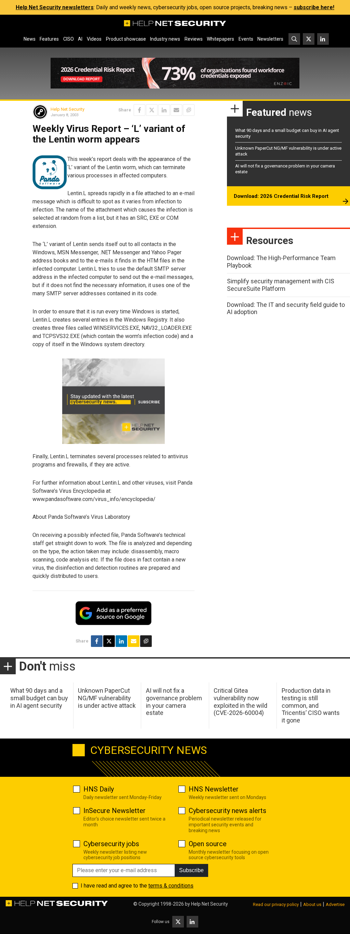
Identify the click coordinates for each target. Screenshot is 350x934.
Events (246, 39)
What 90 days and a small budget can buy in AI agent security (39, 698)
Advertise (335, 904)
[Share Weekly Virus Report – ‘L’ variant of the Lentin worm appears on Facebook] (139, 110)
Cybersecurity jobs (111, 844)
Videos (94, 39)
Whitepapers (220, 39)
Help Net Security (67, 109)
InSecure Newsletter (114, 811)
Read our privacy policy (276, 904)
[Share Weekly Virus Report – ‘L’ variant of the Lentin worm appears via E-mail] (176, 110)
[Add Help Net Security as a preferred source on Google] (188, 110)
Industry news (165, 39)
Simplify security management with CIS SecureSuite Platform (280, 285)
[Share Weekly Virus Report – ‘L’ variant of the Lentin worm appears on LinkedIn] (164, 110)
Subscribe (191, 870)
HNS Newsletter (214, 789)
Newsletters (270, 39)
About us (312, 904)
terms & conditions (170, 885)
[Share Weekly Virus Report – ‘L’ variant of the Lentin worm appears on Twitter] (152, 110)
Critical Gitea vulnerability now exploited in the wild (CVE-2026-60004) (240, 701)
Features (49, 39)
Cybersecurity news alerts (227, 811)
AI (80, 39)
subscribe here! (314, 7)
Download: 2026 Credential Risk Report (281, 196)
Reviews (194, 39)
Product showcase (126, 39)
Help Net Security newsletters (55, 7)
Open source (208, 844)
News (30, 39)
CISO (68, 39)
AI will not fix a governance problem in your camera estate (174, 701)
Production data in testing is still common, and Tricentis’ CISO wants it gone (311, 705)
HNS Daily (98, 789)
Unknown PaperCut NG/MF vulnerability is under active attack (107, 698)
